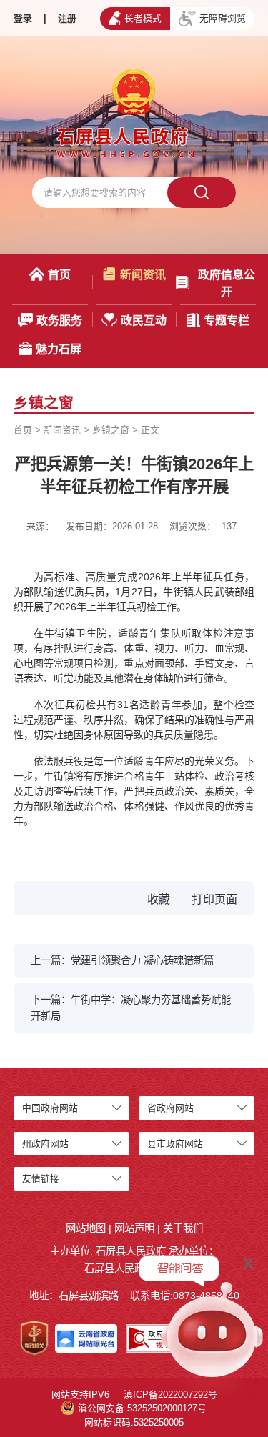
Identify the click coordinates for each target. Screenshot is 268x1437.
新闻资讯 (143, 275)
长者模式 (143, 18)
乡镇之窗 (110, 429)
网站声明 (134, 1228)
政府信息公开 (226, 283)
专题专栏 (226, 320)
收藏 (158, 899)
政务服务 (59, 320)
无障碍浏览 (222, 18)
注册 (67, 18)
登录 (23, 18)
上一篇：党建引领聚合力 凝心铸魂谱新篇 (122, 960)
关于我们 (183, 1228)
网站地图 (86, 1228)
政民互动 (144, 320)
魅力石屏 (58, 349)
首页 (59, 275)
